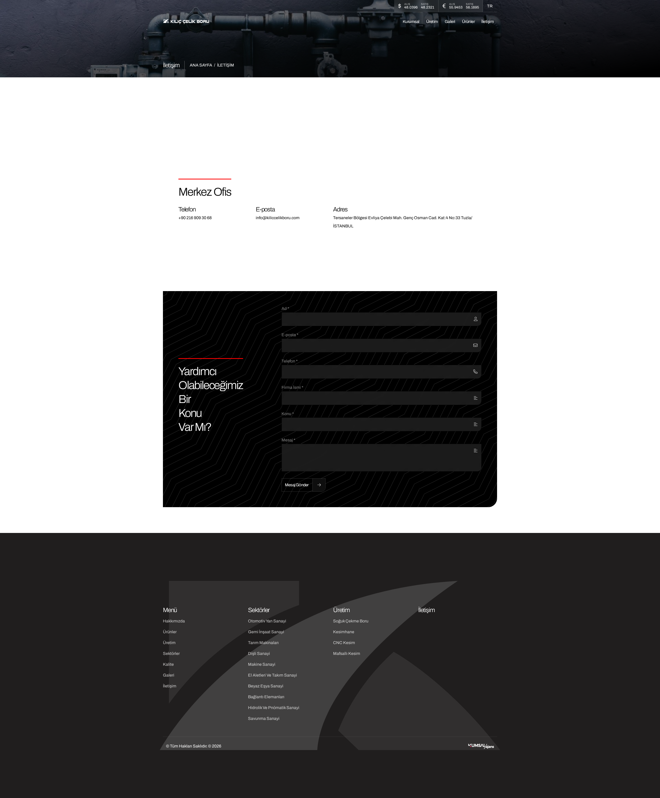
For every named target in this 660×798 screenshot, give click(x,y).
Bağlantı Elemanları (266, 697)
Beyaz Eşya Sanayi (265, 686)
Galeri (450, 21)
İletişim (487, 21)
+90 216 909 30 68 (195, 218)
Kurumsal (411, 21)
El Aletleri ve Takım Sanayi (272, 675)
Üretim (432, 21)
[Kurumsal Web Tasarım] (481, 746)
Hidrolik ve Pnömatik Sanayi (273, 707)
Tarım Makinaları (263, 642)
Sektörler (171, 653)
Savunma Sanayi (263, 718)
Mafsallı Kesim (346, 653)
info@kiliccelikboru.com (278, 218)
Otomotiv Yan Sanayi (267, 621)
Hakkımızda (174, 621)
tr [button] (490, 6)
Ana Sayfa (201, 65)
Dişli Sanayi (259, 653)
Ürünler (468, 21)
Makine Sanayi (261, 664)
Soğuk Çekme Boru (350, 621)
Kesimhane (343, 632)
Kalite (168, 664)
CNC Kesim (344, 642)
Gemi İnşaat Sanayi (266, 632)
